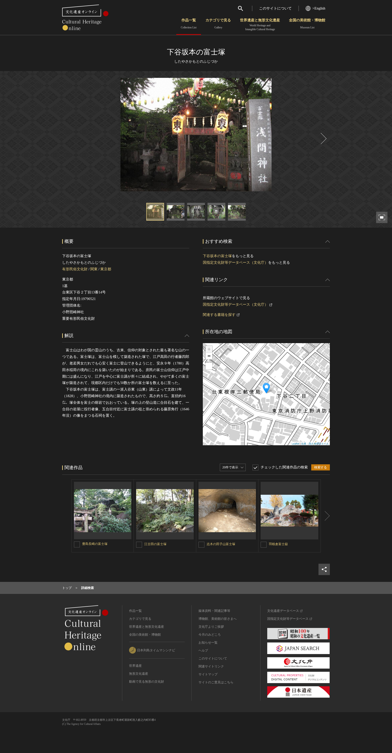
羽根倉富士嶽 (278, 544)
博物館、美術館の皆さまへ (217, 618)
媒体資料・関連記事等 (214, 611)
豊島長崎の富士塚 (95, 544)
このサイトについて (275, 8)
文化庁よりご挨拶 (211, 626)
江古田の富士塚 (155, 544)
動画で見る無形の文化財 (146, 681)
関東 (94, 269)
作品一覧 (188, 23)
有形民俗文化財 (75, 269)
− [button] (209, 356)
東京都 (105, 269)
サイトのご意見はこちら (215, 682)
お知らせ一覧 (208, 642)
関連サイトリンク (211, 666)
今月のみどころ (209, 634)
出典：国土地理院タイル (315, 443)
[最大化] (209, 366)
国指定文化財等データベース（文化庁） (235, 262)
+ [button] (209, 349)
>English (318, 8)
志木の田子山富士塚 (221, 544)
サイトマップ (208, 674)
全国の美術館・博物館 (307, 23)
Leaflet (295, 443)
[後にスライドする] (323, 138)
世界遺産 (135, 665)
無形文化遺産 (138, 673)
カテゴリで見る (218, 23)
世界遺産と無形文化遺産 (260, 24)
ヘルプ (203, 650)
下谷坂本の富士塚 (217, 256)
